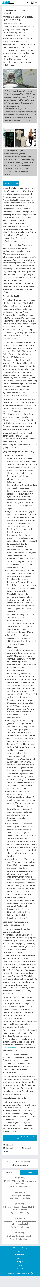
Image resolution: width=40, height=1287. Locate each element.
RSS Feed (20, 1269)
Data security (20, 1255)
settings (7, 1151)
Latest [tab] (29, 1172)
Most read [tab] (10, 1172)
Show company (21, 1165)
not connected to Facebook (4, 1145)
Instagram (20, 1262)
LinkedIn (20, 1265)
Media (20, 1251)
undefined (4, 1148)
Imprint (20, 1258)
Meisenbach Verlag (20, 1248)
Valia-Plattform (10, 1047)
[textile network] (8, 2)
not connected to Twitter (23, 1148)
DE (27, 2)
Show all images (11, 183)
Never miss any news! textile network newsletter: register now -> (20, 1138)
